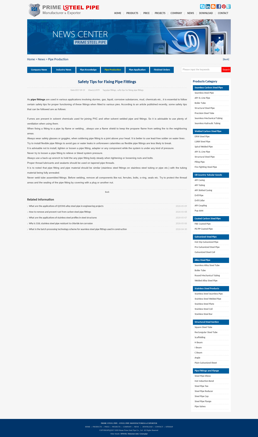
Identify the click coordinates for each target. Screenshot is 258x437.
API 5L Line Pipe (202, 98)
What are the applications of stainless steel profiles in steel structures (63, 217)
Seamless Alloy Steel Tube (207, 265)
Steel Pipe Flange (203, 401)
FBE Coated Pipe (203, 224)
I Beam (198, 347)
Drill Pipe (199, 195)
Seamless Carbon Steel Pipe (209, 87)
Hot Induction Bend (204, 381)
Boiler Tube (200, 103)
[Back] (226, 59)
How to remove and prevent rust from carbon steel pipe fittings (60, 212)
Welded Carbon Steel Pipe (208, 131)
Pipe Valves (200, 406)
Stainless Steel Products (207, 288)
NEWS (136, 427)
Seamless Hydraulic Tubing (207, 123)
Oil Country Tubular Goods (208, 175)
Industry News (63, 70)
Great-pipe (144, 434)
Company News (39, 70)
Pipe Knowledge (88, 70)
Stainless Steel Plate (204, 304)
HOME (87, 427)
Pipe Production (58, 59)
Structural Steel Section (207, 322)
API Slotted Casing (203, 190)
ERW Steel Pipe (202, 136)
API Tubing (200, 185)
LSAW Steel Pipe (202, 141)
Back (107, 192)
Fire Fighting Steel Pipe (206, 167)
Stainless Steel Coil (204, 309)
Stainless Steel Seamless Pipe (209, 294)
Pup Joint (199, 210)
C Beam (198, 352)
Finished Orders (162, 70)
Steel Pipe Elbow (203, 376)
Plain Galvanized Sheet (206, 363)
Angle (197, 358)
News (41, 59)
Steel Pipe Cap (202, 396)
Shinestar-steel (133, 434)
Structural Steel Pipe (205, 108)
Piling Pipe (200, 162)
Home (31, 59)
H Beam (199, 342)
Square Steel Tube (203, 327)
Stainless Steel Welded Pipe (208, 299)
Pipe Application (137, 70)
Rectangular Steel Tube (206, 332)
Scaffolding (200, 337)
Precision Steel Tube (204, 113)
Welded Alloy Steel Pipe (206, 280)
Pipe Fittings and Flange (207, 371)
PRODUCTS (97, 427)
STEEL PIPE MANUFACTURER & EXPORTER (138, 423)
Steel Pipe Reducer (204, 391)
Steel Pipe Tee (201, 386)
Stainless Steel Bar (204, 314)
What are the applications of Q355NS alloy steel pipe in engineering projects (66, 206)
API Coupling (201, 205)
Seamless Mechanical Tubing (209, 118)
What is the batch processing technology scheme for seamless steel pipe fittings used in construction (78, 229)
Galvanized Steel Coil (205, 252)
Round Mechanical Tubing (207, 275)
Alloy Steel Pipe (202, 260)
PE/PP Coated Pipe (204, 229)
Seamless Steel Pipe (204, 93)
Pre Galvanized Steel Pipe (207, 247)
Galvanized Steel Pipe (206, 237)
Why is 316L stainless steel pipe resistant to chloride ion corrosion (61, 223)
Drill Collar (200, 200)
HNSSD (124, 434)
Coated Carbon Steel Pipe (208, 218)
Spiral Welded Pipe (204, 146)
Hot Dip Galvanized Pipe (206, 242)
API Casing (200, 180)
